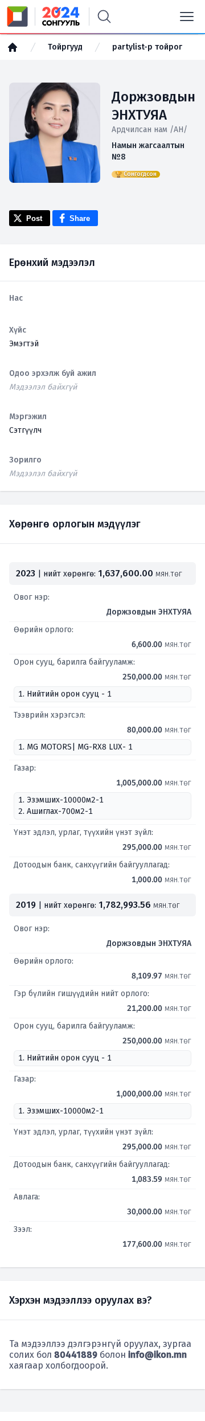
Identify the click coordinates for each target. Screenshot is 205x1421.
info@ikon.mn (157, 1354)
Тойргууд (65, 47)
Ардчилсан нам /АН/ (149, 129)
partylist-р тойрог (147, 47)
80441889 (75, 1354)
